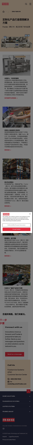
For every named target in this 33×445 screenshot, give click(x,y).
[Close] (30, 214)
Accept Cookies (16, 229)
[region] (16, 222)
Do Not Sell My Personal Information (16, 225)
